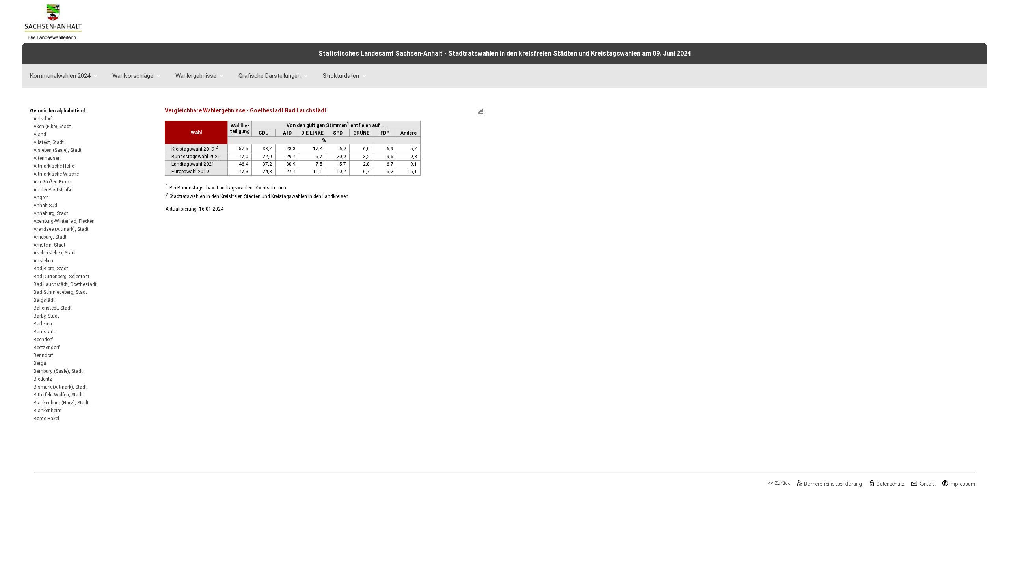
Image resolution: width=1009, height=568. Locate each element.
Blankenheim (47, 410)
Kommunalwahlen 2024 (60, 75)
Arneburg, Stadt (50, 237)
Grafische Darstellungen (269, 75)
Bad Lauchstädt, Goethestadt (65, 284)
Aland (40, 134)
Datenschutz (890, 484)
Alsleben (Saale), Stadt (58, 150)
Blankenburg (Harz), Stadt (61, 402)
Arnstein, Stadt (49, 245)
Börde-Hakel (46, 418)
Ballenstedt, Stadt (53, 308)
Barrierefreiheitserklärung (833, 484)
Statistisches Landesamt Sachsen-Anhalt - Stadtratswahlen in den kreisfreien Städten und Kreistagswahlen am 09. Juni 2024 (504, 53)
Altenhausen (47, 158)
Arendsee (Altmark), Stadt (61, 229)
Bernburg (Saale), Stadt (58, 371)
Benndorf (43, 355)
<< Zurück (779, 483)
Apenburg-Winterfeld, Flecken (64, 221)
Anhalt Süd (45, 205)
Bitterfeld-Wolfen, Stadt (58, 395)
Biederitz (43, 379)
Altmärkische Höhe (54, 166)
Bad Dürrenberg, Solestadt (61, 276)
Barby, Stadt (46, 316)
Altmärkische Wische (56, 174)
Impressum (962, 484)
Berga (40, 363)
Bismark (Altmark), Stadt (60, 387)
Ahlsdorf (43, 118)
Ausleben (43, 260)
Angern (41, 197)
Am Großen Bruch (52, 182)
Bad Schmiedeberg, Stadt (60, 292)
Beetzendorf (47, 347)
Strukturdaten (341, 75)
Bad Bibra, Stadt (51, 268)
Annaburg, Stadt (51, 213)
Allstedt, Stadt (49, 142)
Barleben (43, 324)
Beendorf (43, 339)
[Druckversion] (481, 115)
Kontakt (927, 484)
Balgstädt (44, 300)
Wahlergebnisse (195, 75)
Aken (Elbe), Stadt (52, 126)
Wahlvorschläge (132, 75)
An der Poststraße (53, 189)
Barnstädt (44, 331)
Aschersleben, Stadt (55, 253)
